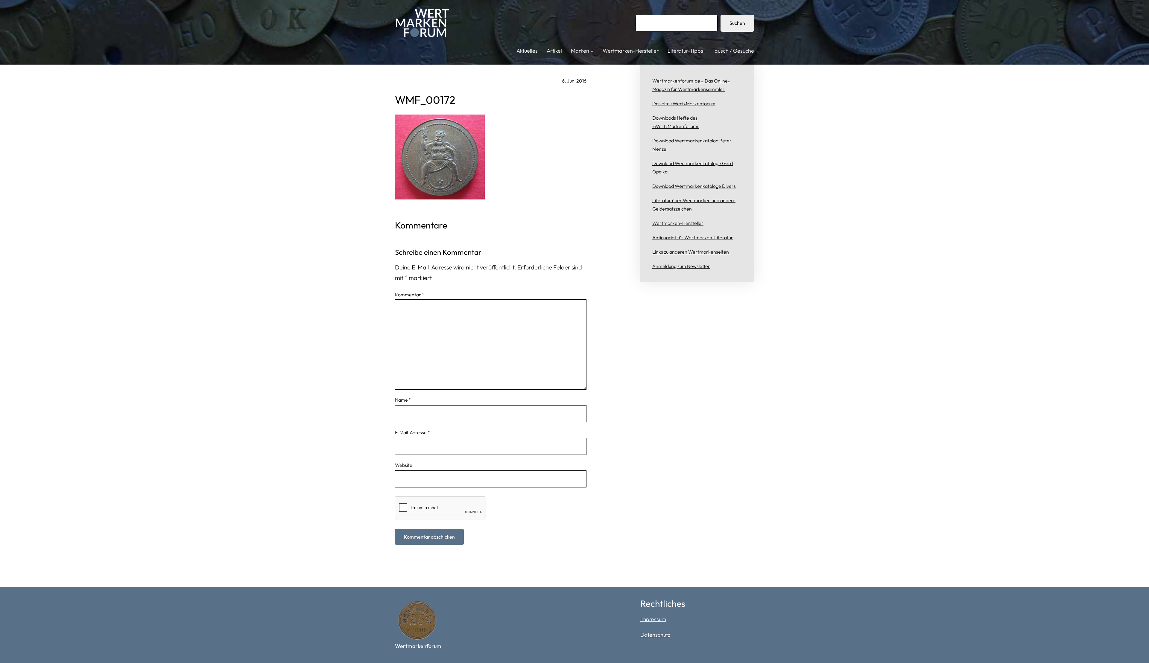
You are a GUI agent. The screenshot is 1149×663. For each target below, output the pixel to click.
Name (403, 400)
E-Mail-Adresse (412, 432)
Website (403, 465)
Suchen (737, 23)
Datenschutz (655, 634)
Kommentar (409, 295)
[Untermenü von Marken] (592, 51)
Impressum (653, 619)
